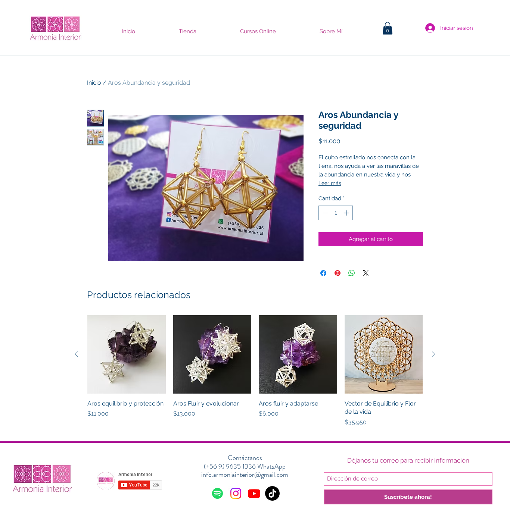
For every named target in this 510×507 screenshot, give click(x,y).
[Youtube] (254, 493)
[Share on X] (365, 273)
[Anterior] (76, 354)
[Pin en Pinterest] (337, 273)
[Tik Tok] (272, 493)
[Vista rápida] (126, 354)
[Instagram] (235, 493)
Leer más (329, 183)
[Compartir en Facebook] (323, 273)
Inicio (94, 82)
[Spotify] (217, 493)
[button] (387, 28)
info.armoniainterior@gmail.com (244, 474)
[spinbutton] (336, 213)
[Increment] (347, 213)
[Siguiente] (433, 354)
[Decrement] (325, 213)
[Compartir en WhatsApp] (351, 273)
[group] (255, 375)
